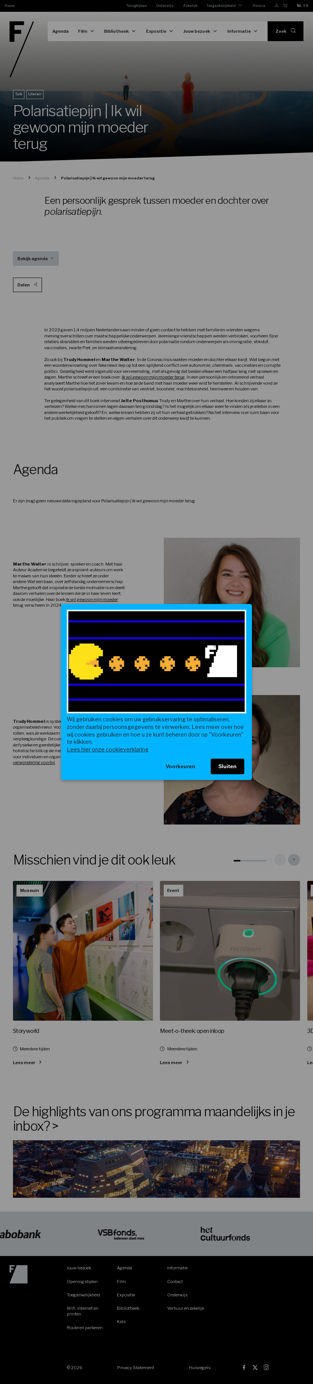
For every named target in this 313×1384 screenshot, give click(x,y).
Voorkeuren (180, 766)
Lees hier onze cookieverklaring (107, 749)
